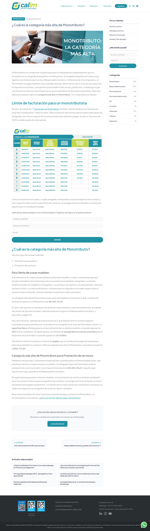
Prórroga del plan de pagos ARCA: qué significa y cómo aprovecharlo (33, 475)
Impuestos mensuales (117, 35)
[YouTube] (137, 6)
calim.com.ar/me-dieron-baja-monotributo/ (60, 398)
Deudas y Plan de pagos (117, 39)
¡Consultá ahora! (57, 424)
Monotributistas (122, 91)
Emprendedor (18, 19)
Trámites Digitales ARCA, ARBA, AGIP (68, 509)
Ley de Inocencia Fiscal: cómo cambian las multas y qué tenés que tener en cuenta (79, 475)
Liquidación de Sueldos (63, 506)
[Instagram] (130, 6)
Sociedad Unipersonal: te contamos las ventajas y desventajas (77, 483)
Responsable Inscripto (122, 86)
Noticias (107, 6)
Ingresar (121, 6)
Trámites (93, 6)
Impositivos (66, 6)
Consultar (123, 66)
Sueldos (81, 6)
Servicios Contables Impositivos (67, 502)
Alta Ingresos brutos (116, 31)
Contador (122, 106)
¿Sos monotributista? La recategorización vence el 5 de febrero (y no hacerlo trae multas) (79, 466)
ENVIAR (57, 240)
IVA (122, 101)
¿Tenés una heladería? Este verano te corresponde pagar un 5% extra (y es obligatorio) (34, 466)
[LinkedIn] (134, 6)
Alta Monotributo (115, 27)
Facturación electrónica (122, 96)
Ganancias (122, 111)
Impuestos (122, 121)
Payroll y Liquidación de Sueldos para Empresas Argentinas (30, 483)
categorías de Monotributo (46, 109)
